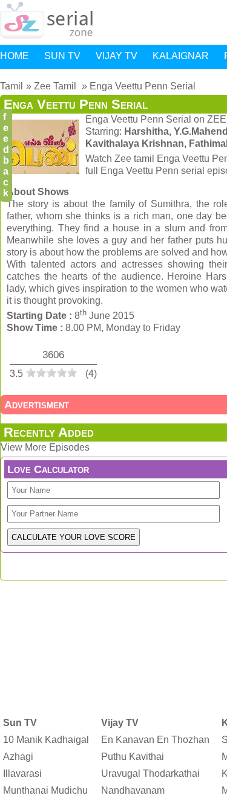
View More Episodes (45, 447)
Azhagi (18, 756)
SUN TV (62, 56)
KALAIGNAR (181, 56)
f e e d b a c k (6, 155)
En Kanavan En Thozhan (155, 739)
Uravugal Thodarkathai (150, 773)
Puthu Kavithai (132, 756)
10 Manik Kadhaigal (46, 739)
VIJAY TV (116, 56)
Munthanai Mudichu (45, 790)
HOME (14, 56)
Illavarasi (22, 773)
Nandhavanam (133, 790)
